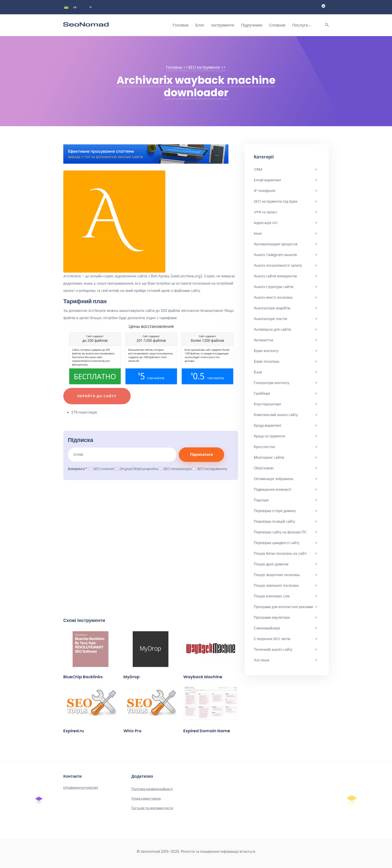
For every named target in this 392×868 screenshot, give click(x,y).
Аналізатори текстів (270, 318)
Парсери (261, 500)
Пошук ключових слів (272, 596)
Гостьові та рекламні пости (152, 808)
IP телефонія (264, 190)
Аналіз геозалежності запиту (278, 265)
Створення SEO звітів (272, 638)
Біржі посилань (266, 361)
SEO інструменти (204, 67)
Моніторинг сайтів (269, 457)
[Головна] (86, 20)
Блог (199, 25)
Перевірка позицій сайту (274, 521)
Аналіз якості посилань (273, 297)
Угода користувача (146, 798)
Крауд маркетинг (268, 425)
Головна (181, 25)
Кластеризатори (267, 404)
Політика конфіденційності (152, 789)
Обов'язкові (264, 468)
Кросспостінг (264, 446)
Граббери (262, 393)
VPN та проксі (265, 212)
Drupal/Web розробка (138, 468)
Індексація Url (265, 222)
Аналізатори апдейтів (272, 308)
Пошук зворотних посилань (277, 574)
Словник (277, 25)
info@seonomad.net (80, 787)
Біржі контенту (266, 350)
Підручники (251, 25)
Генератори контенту (271, 382)
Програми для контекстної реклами (283, 606)
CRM (258, 169)
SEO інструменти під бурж (275, 201)
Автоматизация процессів (276, 244)
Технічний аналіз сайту (273, 649)
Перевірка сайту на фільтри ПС (280, 532)
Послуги (300, 25)
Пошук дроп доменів (271, 564)
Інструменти (222, 25)
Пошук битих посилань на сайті (280, 553)
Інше (258, 233)
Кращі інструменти (269, 436)
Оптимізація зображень (273, 478)
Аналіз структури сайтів (274, 286)
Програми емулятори (272, 617)
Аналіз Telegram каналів (275, 254)
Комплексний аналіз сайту (276, 414)
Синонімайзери (267, 628)
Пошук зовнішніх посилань (276, 585)
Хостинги (261, 660)
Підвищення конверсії (272, 489)
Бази (258, 372)
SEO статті (103, 468)
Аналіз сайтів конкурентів (275, 276)
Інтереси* (77, 468)
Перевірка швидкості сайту (276, 542)
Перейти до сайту (97, 396)
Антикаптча (263, 340)
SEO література (177, 468)
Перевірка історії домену (275, 510)
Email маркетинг (267, 180)
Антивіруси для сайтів (272, 329)
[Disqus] (150, 551)
